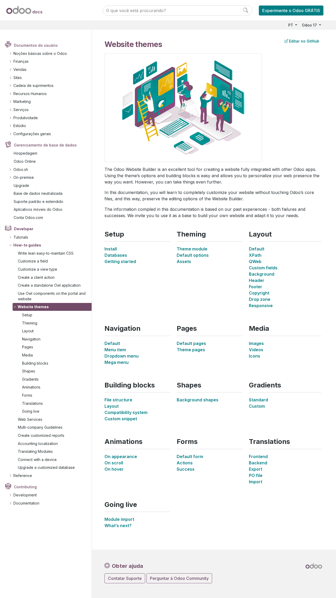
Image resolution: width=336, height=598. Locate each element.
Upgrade (21, 185)
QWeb (255, 261)
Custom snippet (120, 418)
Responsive (261, 305)
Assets (184, 261)
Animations (31, 387)
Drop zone (259, 299)
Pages (27, 347)
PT (291, 25)
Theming (29, 323)
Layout (28, 331)
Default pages (191, 343)
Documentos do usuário (36, 45)
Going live (30, 411)
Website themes (33, 307)
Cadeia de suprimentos (33, 85)
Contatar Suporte (125, 578)
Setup (27, 315)
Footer (255, 286)
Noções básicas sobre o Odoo (40, 53)
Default (256, 248)
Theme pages (191, 349)
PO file (255, 475)
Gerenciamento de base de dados (45, 145)
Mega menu (116, 362)
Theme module (192, 248)
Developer (23, 229)
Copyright (259, 293)
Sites (17, 77)
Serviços (21, 109)
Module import (119, 519)
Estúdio (19, 125)
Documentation (26, 503)
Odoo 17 (310, 25)
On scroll (113, 462)
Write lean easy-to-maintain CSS (46, 253)
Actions (185, 462)
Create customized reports (41, 435)
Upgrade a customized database (46, 467)
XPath (255, 255)
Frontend (258, 456)
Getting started (120, 261)
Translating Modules (35, 451)
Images (256, 343)
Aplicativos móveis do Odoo (38, 209)
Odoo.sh (20, 169)
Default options (193, 255)
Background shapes (197, 399)
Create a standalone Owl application (49, 285)
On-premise (23, 177)
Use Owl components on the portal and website (52, 296)
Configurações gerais (32, 134)
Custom (257, 406)
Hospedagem (25, 153)
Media (27, 355)
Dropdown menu (121, 356)
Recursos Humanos (30, 93)
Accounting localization (38, 443)
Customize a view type (37, 269)
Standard (258, 399)
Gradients (30, 379)
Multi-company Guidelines (40, 427)
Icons (254, 356)
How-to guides (27, 245)
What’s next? (118, 525)
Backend (258, 462)
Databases (115, 255)
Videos (256, 349)
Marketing (22, 101)
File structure (118, 399)
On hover (114, 469)
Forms (27, 395)
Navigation (31, 339)
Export (255, 469)
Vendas (20, 69)
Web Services (30, 419)
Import (255, 481)
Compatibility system (126, 412)
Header (256, 280)
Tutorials (20, 237)
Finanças (21, 61)
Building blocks (35, 363)
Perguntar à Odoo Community (179, 578)
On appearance (120, 456)
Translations (32, 403)
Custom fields (263, 267)
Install (110, 248)
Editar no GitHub (304, 41)
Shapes (28, 371)
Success (186, 469)
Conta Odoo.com (28, 217)
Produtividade (25, 118)
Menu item (115, 349)
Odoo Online (25, 161)
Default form (190, 456)
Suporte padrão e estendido (38, 201)
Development (25, 495)
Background (261, 274)
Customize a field (33, 261)
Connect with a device (37, 459)
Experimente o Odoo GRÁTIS (291, 10)
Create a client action (36, 277)
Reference (22, 475)
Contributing (25, 487)
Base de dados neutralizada (38, 193)
